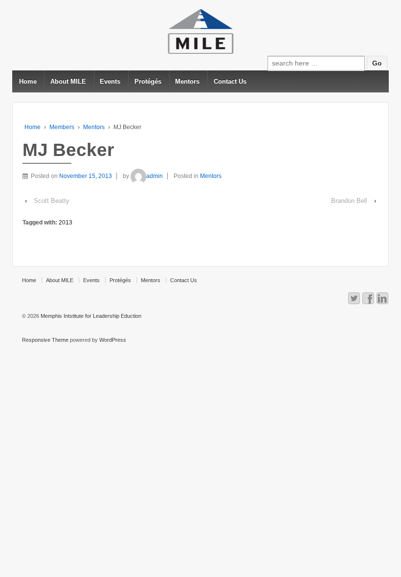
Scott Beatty (51, 200)
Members (61, 127)
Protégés (147, 81)
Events (110, 81)
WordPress (112, 340)
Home (28, 81)
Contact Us (230, 81)
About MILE (68, 81)
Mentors (187, 81)
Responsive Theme (45, 340)
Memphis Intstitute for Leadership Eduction (90, 316)
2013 (65, 222)
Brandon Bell (349, 200)
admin (154, 176)
